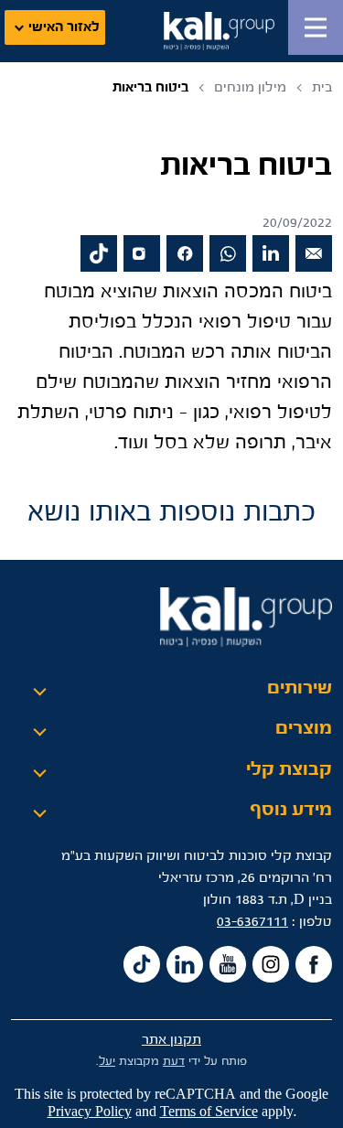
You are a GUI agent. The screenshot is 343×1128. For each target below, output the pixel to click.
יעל (107, 1062)
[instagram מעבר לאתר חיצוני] (141, 253)
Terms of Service (209, 1112)
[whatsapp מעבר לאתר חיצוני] (227, 253)
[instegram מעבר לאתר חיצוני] (270, 964)
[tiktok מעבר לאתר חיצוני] (98, 253)
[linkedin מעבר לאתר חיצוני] (270, 253)
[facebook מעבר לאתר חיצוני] (184, 253)
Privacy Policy (90, 1112)
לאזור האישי (64, 27)
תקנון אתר (171, 1040)
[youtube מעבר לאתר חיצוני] (227, 964)
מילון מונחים (250, 87)
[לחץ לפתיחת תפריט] (315, 27)
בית (322, 87)
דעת (174, 1062)
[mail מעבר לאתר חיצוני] (313, 253)
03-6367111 (252, 922)
